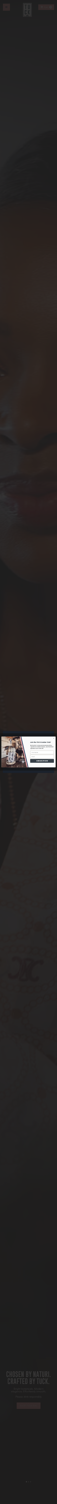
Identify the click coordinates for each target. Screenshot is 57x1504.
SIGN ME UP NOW (42, 761)
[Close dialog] (54, 738)
